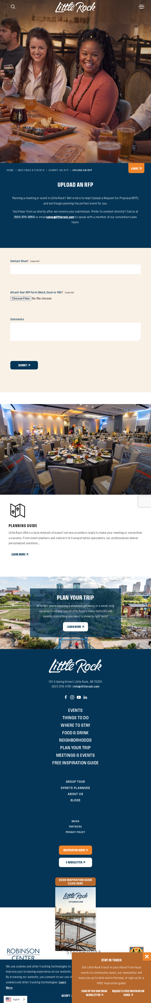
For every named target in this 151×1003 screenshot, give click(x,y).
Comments (17, 319)
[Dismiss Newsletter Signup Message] (147, 956)
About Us (75, 794)
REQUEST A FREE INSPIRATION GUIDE (128, 992)
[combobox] (15, 999)
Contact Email (19, 261)
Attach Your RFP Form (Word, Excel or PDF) (36, 292)
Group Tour (75, 781)
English (16, 999)
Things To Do (75, 717)
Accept (66, 995)
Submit (22, 365)
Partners (75, 826)
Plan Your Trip (75, 747)
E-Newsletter (74, 862)
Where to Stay (75, 725)
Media (75, 821)
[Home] (75, 7)
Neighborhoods (75, 740)
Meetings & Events (75, 755)
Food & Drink (75, 732)
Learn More (18, 554)
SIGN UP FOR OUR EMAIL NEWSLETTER (94, 992)
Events (75, 710)
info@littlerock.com (86, 686)
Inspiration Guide (74, 850)
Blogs (76, 800)
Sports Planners (75, 788)
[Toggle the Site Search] (13, 6)
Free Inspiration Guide (75, 762)
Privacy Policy (75, 832)
